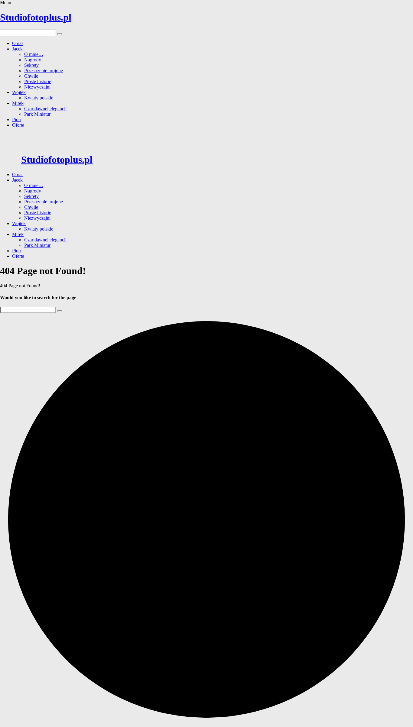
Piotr (16, 119)
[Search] (59, 311)
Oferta (18, 125)
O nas (17, 43)
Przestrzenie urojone (43, 70)
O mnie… (33, 54)
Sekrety (31, 65)
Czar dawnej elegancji (45, 108)
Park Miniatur (37, 114)
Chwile (31, 76)
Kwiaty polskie (38, 97)
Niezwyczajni (37, 86)
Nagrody (32, 59)
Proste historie (37, 81)
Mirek (18, 103)
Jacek (17, 48)
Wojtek (19, 92)
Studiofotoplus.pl (35, 17)
